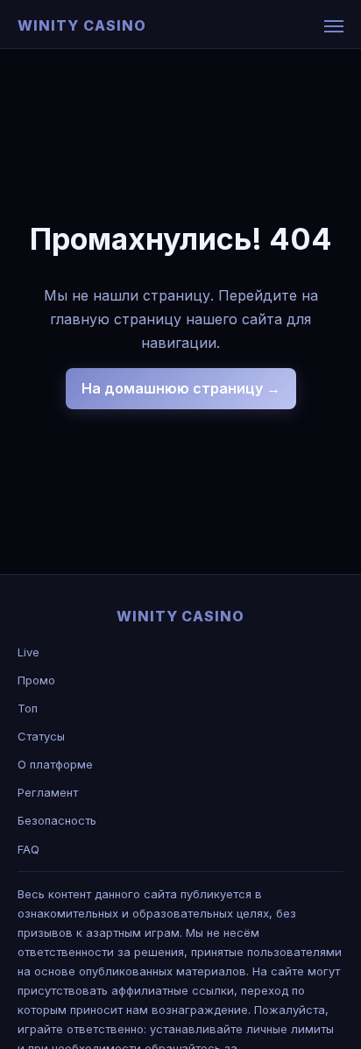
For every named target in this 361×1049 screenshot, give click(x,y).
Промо (36, 680)
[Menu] (333, 26)
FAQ (28, 849)
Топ (28, 708)
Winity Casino (81, 25)
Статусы (41, 736)
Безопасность (57, 820)
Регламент (48, 792)
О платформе (55, 764)
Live (28, 652)
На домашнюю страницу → (180, 388)
